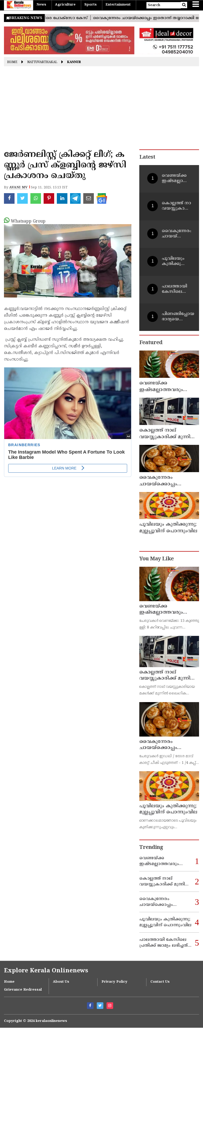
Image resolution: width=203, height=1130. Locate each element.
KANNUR (74, 62)
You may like (156, 559)
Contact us (160, 982)
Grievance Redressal (23, 990)
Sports (90, 5)
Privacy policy (114, 982)
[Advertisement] (101, 110)
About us (61, 982)
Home (12, 62)
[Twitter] (100, 1005)
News (41, 5)
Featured (150, 343)
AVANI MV (18, 187)
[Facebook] (90, 1005)
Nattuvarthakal (42, 62)
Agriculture (65, 5)
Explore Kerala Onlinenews (46, 971)
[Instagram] (110, 1005)
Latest (147, 157)
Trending (151, 847)
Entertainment (118, 5)
